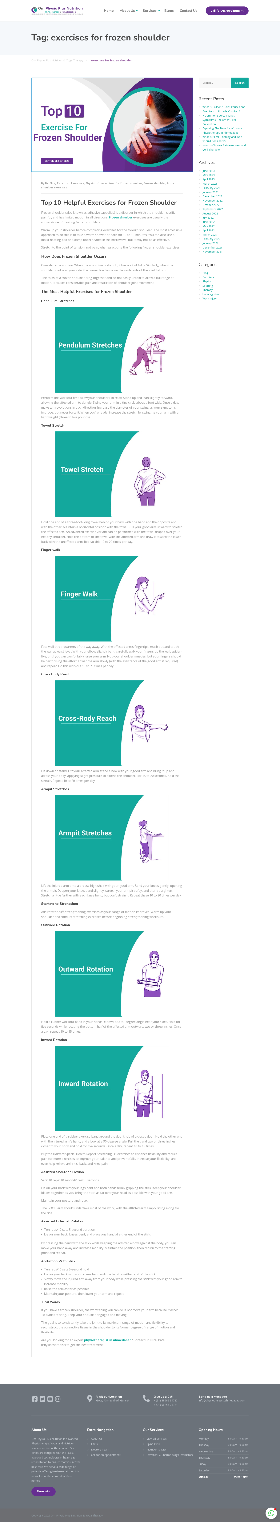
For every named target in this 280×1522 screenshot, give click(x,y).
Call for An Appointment (227, 10)
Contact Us (188, 10)
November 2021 (212, 251)
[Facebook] (35, 1400)
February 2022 (211, 239)
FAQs (94, 1444)
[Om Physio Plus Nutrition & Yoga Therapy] (57, 10)
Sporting (207, 285)
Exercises (77, 183)
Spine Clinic (153, 1444)
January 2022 (210, 243)
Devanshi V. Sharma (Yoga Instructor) (170, 1455)
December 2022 (212, 196)
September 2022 (212, 209)
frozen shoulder (155, 183)
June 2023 (208, 171)
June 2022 (208, 222)
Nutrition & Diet (156, 1449)
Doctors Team (100, 1449)
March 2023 (209, 183)
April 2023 (208, 179)
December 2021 (212, 247)
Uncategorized (211, 294)
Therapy (207, 290)
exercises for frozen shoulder (121, 183)
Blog (205, 273)
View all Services (157, 1438)
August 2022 (210, 213)
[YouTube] (50, 1400)
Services (150, 10)
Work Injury (209, 298)
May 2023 (208, 175)
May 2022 (208, 226)
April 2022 (208, 230)
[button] (271, 1513)
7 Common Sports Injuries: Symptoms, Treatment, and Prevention (219, 120)
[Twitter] (43, 1400)
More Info (43, 1491)
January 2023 (210, 192)
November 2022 (212, 200)
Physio (90, 183)
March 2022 (209, 235)
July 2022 (208, 217)
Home (109, 10)
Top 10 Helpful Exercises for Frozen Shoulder (109, 202)
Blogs (169, 10)
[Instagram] (57, 1400)
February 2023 (211, 188)
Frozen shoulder (120, 217)
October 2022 (210, 205)
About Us (127, 10)
